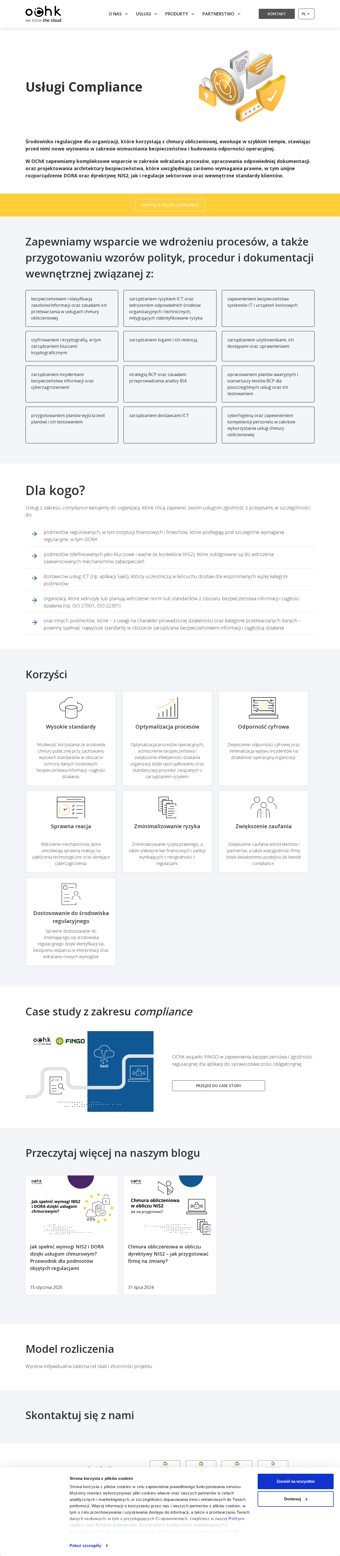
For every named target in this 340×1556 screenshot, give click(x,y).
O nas (115, 14)
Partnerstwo (218, 14)
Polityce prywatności (116, 1525)
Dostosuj (292, 1499)
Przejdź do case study (218, 1085)
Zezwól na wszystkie (296, 1481)
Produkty (176, 14)
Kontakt (277, 13)
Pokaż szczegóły (85, 1545)
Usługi (143, 14)
